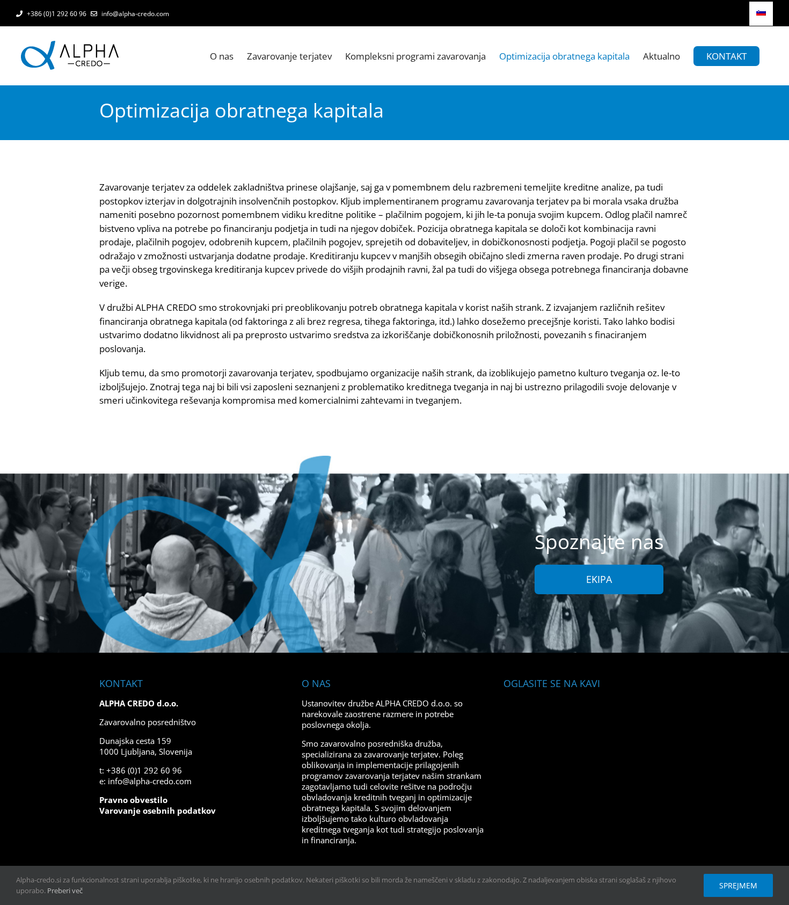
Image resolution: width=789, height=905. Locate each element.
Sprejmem (738, 885)
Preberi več (65, 890)
